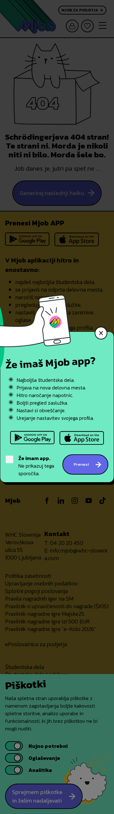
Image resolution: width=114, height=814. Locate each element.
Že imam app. (34, 458)
